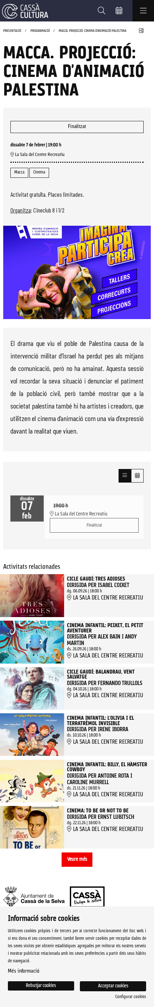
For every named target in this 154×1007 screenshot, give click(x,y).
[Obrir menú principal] (143, 10)
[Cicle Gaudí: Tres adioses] (32, 595)
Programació (40, 31)
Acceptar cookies (113, 986)
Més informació (23, 971)
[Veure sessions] (125, 476)
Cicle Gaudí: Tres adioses (96, 579)
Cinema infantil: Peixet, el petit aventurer (105, 629)
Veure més (77, 859)
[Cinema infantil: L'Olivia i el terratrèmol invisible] (32, 734)
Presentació (12, 31)
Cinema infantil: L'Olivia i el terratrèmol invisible (100, 721)
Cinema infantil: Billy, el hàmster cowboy (107, 768)
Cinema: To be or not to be (98, 811)
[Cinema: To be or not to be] (32, 827)
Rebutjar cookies (41, 985)
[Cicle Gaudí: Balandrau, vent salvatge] (32, 688)
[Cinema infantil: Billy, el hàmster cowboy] (32, 781)
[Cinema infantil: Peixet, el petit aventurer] (32, 642)
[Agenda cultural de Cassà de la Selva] (24, 11)
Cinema (39, 172)
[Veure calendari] (137, 476)
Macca (19, 172)
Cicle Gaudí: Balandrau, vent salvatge (101, 675)
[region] (77, 272)
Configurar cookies (130, 997)
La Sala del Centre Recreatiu (39, 154)
